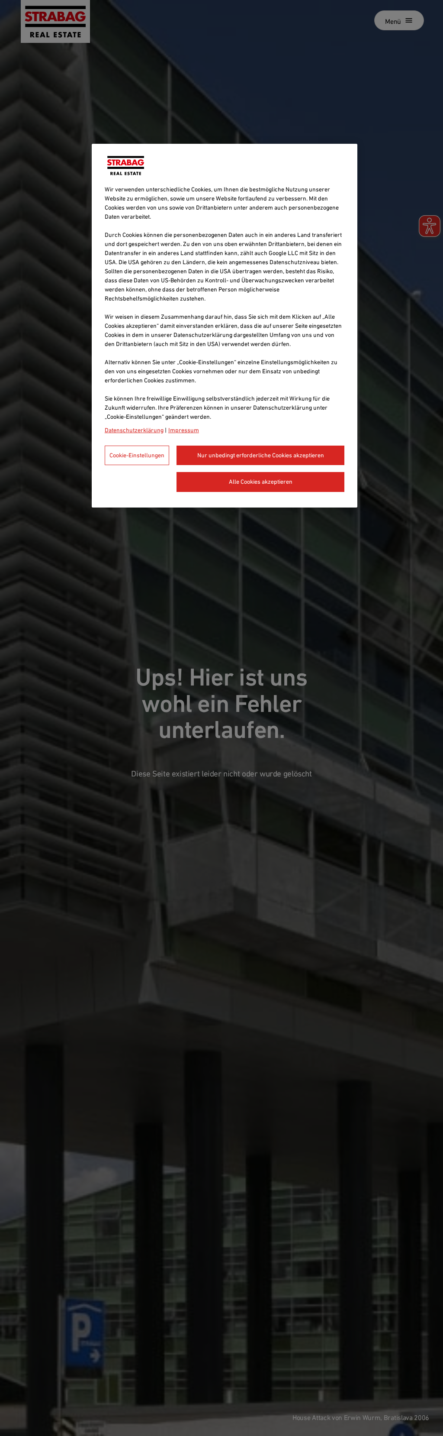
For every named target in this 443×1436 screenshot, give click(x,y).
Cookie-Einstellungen (136, 455)
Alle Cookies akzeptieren (260, 481)
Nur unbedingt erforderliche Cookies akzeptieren (260, 455)
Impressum (183, 430)
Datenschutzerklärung (134, 430)
